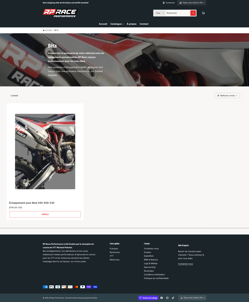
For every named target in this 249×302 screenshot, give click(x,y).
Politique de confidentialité (156, 278)
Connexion (170, 3)
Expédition (149, 256)
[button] (203, 13)
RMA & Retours (151, 259)
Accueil (48, 30)
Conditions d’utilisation (154, 274)
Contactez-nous (151, 248)
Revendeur (149, 271)
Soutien (147, 252)
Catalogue (116, 24)
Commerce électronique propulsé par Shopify (81, 298)
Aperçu (45, 214)
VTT (112, 256)
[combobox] (181, 13)
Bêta (56, 30)
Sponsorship (150, 267)
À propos (114, 248)
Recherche (115, 252)
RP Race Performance (56, 298)
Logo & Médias (150, 263)
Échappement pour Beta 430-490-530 (31, 202)
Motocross (114, 259)
